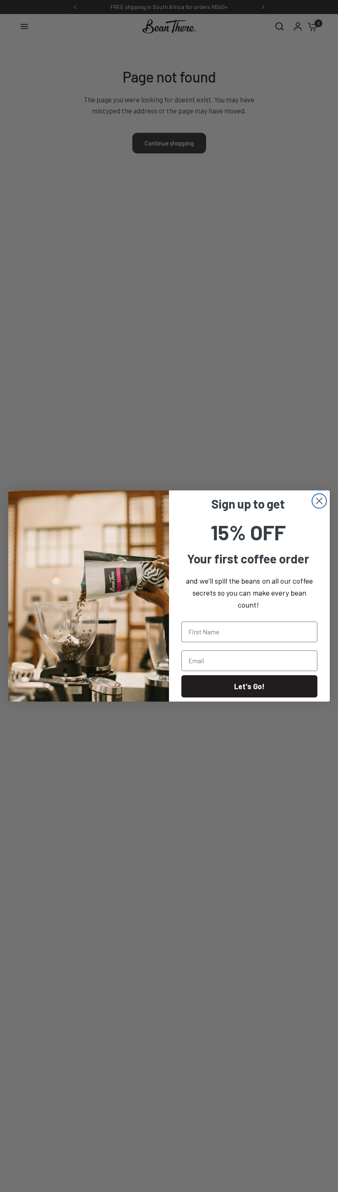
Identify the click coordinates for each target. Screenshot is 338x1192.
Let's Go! (249, 686)
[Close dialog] (319, 501)
